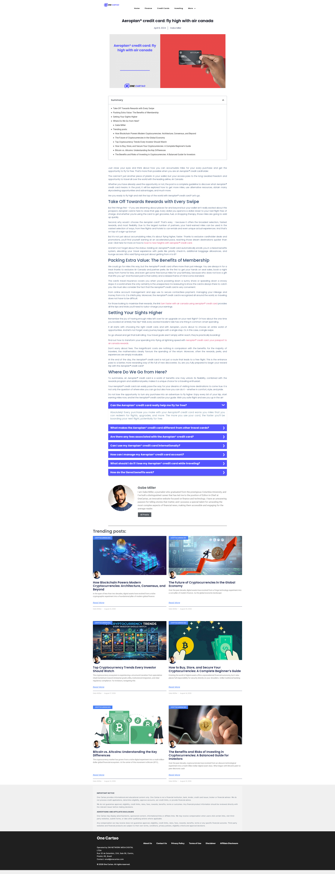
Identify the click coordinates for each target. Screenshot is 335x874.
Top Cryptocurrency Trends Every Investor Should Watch (141, 142)
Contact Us (161, 843)
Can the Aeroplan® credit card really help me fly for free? (148, 405)
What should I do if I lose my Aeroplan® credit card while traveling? (155, 463)
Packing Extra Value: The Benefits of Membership (136, 112)
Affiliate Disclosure (229, 843)
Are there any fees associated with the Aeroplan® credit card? (152, 437)
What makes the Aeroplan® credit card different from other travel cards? (159, 428)
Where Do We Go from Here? (126, 121)
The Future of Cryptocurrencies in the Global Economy (140, 137)
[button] (223, 100)
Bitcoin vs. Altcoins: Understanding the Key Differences (140, 150)
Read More (98, 603)
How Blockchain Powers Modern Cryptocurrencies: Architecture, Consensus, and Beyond (155, 133)
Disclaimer (211, 843)
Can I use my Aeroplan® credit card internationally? (145, 445)
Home (136, 8)
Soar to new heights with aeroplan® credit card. (168, 242)
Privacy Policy (178, 843)
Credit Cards (163, 8)
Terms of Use (195, 843)
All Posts (144, 514)
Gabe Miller (120, 125)
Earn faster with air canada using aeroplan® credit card (189, 303)
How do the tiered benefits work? (132, 472)
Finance (148, 8)
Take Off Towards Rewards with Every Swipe (133, 108)
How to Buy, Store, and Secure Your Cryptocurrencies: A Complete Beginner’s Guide (153, 146)
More (190, 8)
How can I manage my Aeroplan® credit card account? (147, 454)
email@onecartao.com (114, 859)
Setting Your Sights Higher (125, 117)
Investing (178, 8)
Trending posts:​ (120, 129)
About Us (147, 843)
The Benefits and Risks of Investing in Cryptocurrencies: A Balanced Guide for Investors (155, 154)
